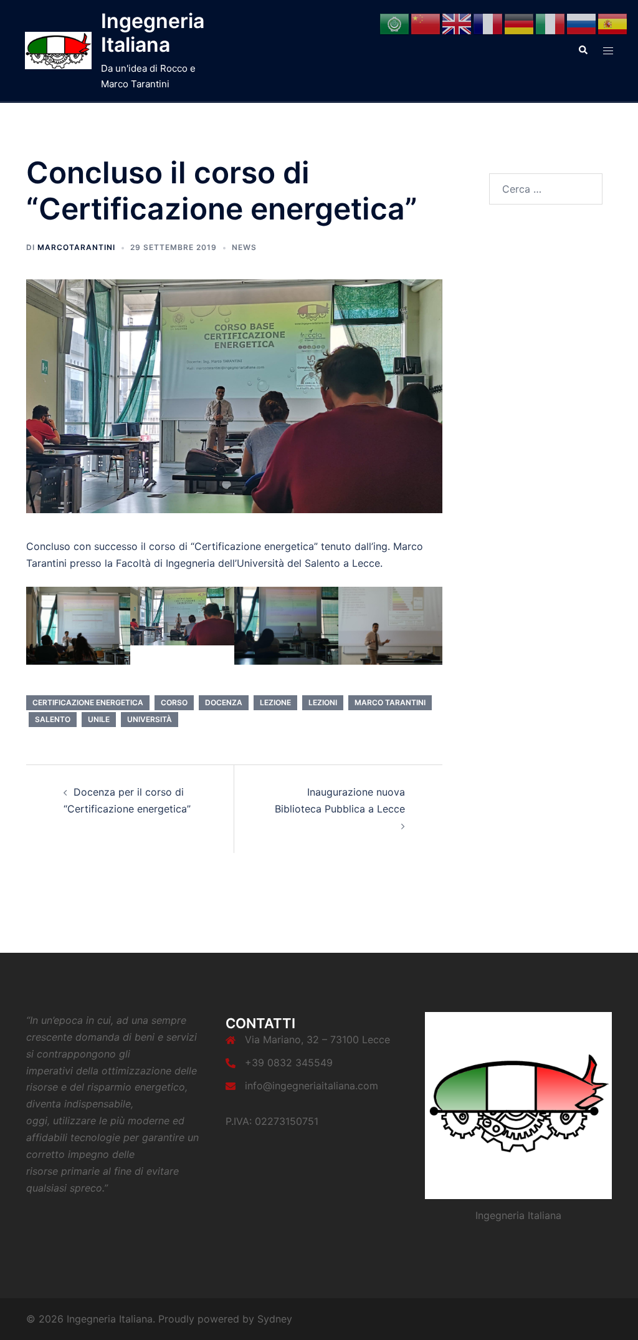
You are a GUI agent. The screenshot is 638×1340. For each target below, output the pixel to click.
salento (52, 719)
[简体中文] (426, 23)
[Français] (488, 23)
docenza (223, 702)
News (244, 247)
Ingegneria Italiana (152, 33)
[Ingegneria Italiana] (58, 50)
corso (174, 702)
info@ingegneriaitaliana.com (311, 1085)
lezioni (322, 702)
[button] (583, 50)
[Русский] (582, 23)
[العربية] (395, 23)
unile (99, 719)
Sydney (274, 1319)
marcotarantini (76, 247)
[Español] (613, 23)
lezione (275, 702)
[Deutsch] (519, 23)
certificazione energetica (87, 702)
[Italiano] (550, 23)
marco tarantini (390, 702)
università (149, 719)
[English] (457, 23)
